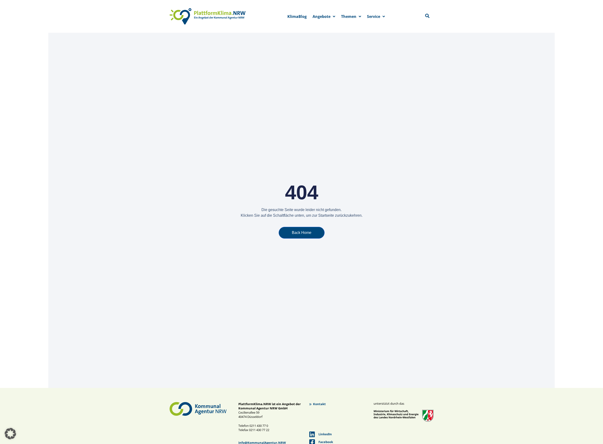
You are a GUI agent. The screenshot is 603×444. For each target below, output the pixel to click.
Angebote (321, 16)
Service (373, 16)
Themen (348, 16)
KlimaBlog (297, 16)
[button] (10, 433)
